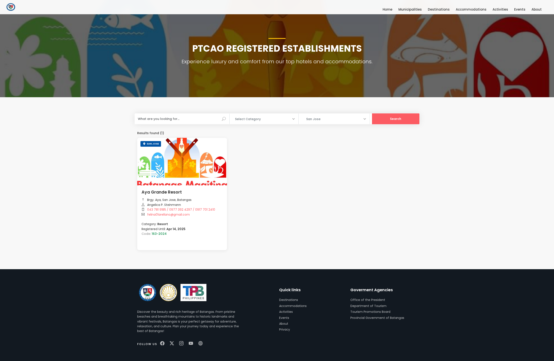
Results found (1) (150, 133)
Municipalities (410, 9)
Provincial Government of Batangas (377, 318)
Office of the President (367, 300)
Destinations (288, 300)
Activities (286, 312)
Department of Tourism (368, 306)
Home (387, 9)
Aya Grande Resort (162, 192)
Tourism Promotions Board (370, 312)
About (283, 323)
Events (284, 318)
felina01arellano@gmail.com (168, 214)
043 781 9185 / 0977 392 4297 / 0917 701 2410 (181, 209)
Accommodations (293, 306)
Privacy (284, 329)
